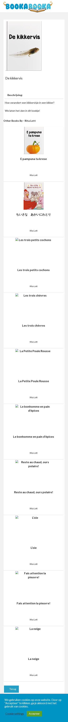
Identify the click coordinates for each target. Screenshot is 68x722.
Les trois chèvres (33, 325)
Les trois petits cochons (33, 270)
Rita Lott (34, 175)
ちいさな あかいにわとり (33, 214)
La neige (33, 658)
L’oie (34, 547)
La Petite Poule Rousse (33, 381)
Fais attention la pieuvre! (33, 603)
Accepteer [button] (34, 713)
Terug (12, 688)
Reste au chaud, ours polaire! (33, 492)
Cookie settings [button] (14, 713)
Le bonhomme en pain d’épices (33, 436)
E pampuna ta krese (33, 158)
